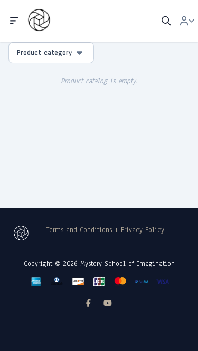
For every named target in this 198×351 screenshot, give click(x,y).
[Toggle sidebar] (14, 21)
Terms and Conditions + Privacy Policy (105, 230)
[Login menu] (187, 21)
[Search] (166, 21)
